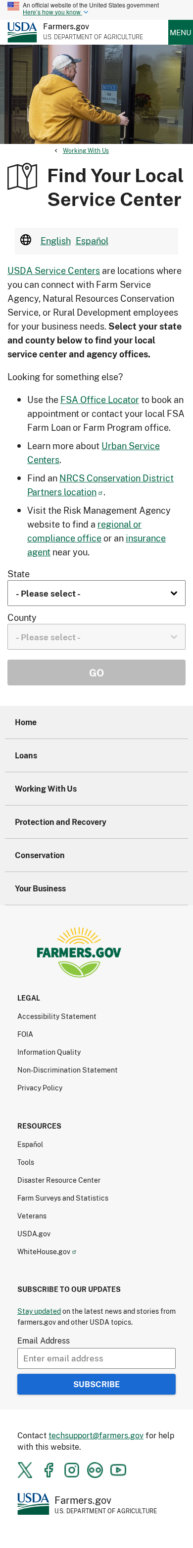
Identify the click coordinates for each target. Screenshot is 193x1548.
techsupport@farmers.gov (96, 1435)
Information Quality (49, 1052)
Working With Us (86, 150)
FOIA (25, 1034)
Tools (25, 1162)
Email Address (43, 1340)
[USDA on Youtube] (118, 1470)
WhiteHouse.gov (43, 1251)
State (18, 573)
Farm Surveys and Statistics (62, 1198)
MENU (181, 32)
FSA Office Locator (99, 399)
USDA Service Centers (53, 270)
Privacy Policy (39, 1087)
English (56, 240)
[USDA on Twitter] (25, 1470)
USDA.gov (33, 1233)
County (22, 617)
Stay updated (39, 1311)
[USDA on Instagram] (72, 1470)
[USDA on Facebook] (48, 1470)
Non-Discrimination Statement (67, 1070)
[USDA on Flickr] (95, 1470)
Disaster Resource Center (58, 1180)
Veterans (32, 1216)
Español (92, 240)
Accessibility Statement (56, 1016)
